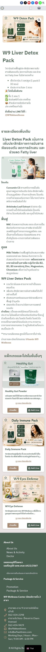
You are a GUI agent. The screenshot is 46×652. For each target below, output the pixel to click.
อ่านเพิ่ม (12, 410)
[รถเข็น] (39, 8)
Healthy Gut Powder (16, 391)
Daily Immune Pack (15, 449)
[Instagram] (36, 2)
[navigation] (33, 648)
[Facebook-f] (21, 2)
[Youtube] (29, 2)
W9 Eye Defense (14, 506)
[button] (43, 2)
